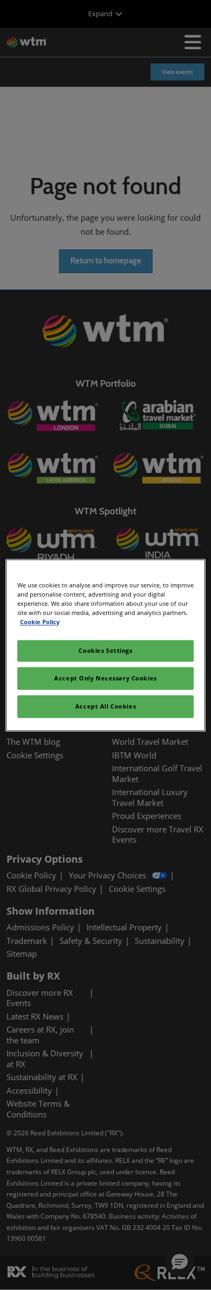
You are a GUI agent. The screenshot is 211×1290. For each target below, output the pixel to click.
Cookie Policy (40, 622)
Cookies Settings (105, 650)
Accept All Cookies (105, 706)
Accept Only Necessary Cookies (105, 678)
